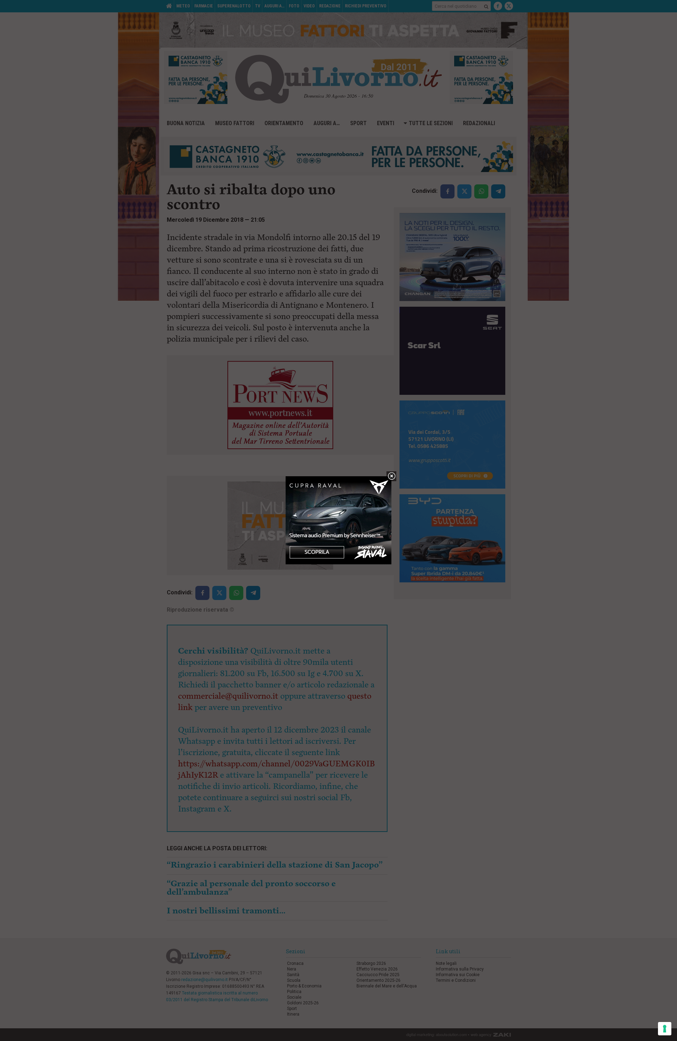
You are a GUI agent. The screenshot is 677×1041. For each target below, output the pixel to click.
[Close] (391, 476)
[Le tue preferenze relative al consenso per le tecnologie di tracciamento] (664, 1028)
